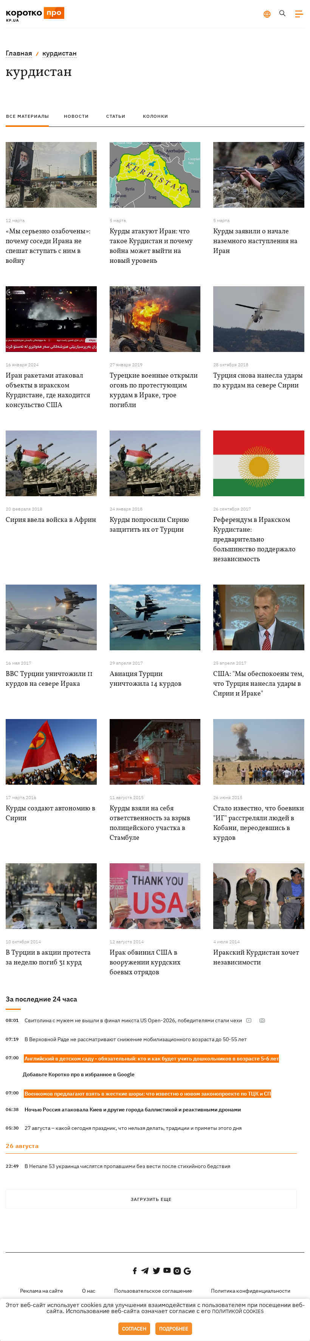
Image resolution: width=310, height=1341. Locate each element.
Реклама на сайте (41, 1290)
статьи (116, 116)
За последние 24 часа (41, 999)
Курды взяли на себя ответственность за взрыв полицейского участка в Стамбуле (150, 823)
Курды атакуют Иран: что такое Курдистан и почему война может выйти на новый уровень (151, 246)
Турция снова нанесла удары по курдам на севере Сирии (258, 380)
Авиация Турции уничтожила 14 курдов (145, 679)
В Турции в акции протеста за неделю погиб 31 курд (48, 958)
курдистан (59, 53)
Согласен (134, 1329)
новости (76, 116)
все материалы (27, 116)
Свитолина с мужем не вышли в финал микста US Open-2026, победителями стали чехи (133, 1020)
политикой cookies (238, 1311)
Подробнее (173, 1329)
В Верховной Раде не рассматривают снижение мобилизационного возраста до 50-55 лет (136, 1039)
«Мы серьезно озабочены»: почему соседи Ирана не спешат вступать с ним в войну (48, 246)
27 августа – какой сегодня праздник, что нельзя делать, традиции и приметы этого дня (133, 1128)
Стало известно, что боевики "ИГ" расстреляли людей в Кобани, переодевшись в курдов (258, 823)
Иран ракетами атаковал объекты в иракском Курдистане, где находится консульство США (48, 390)
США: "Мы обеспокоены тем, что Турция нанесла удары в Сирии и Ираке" (258, 684)
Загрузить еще (151, 1199)
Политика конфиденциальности (250, 1290)
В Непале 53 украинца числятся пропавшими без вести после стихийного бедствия (127, 1166)
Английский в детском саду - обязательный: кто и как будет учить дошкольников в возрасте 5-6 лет (152, 1058)
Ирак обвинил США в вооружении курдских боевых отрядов (145, 962)
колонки (155, 116)
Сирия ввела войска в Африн (51, 520)
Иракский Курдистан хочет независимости (256, 958)
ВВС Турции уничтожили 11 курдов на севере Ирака (49, 679)
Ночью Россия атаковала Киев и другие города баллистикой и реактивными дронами (133, 1109)
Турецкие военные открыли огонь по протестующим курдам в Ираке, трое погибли (154, 390)
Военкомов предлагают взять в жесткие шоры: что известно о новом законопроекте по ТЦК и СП (148, 1093)
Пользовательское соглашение (153, 1290)
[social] (134, 1271)
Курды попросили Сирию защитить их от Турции (149, 525)
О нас (88, 1290)
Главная (19, 53)
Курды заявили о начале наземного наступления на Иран (255, 241)
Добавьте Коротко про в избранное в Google (79, 1074)
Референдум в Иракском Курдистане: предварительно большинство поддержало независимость (254, 539)
